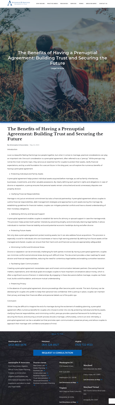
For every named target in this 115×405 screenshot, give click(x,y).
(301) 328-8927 (50, 344)
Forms (81, 3)
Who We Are (40, 3)
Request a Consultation (57, 352)
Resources (64, 3)
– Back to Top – (57, 334)
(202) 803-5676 (17, 344)
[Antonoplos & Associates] (18, 4)
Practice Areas (52, 3)
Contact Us (103, 3)
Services (73, 3)
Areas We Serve (91, 3)
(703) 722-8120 (84, 344)
